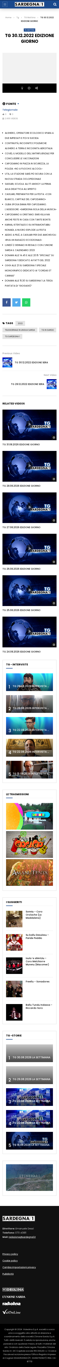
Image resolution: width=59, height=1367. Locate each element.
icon (29, 424)
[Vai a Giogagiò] (29, 857)
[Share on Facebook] (6, 302)
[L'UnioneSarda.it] (13, 1297)
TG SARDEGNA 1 (12, 336)
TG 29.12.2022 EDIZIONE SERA (27, 384)
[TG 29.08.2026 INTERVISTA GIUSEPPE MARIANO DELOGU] (29, 704)
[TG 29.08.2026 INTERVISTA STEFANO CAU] (29, 682)
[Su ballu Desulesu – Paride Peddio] (14, 942)
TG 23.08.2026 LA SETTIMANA (31, 1101)
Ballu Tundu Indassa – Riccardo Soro (39, 1006)
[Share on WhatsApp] (26, 302)
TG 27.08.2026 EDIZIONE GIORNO (21, 527)
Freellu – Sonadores (37, 981)
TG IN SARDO (47, 330)
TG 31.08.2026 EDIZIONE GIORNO (21, 444)
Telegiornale (10, 109)
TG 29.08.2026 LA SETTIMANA (31, 1079)
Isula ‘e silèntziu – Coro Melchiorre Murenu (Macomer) (37, 961)
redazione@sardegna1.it (22, 1237)
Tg (17, 17)
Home (8, 17)
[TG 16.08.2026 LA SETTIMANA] (29, 1141)
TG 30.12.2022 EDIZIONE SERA (31, 362)
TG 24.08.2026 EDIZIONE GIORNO (21, 651)
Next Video (50, 375)
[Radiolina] (11, 1304)
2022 (20, 323)
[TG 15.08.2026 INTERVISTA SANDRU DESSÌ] (29, 769)
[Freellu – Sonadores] (14, 989)
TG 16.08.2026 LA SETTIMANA (31, 1145)
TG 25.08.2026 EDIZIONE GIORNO (21, 610)
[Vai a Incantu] (29, 828)
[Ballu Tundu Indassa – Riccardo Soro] (14, 1012)
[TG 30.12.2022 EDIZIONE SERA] (7, 362)
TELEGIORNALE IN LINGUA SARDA (20, 330)
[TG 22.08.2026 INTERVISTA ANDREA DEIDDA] (29, 726)
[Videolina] (13, 1290)
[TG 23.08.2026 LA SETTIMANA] (29, 1097)
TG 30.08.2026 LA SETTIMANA (31, 1057)
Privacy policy (10, 1254)
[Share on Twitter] (16, 302)
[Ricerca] (55, 4)
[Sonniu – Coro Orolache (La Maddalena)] (14, 919)
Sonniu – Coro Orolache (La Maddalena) (34, 915)
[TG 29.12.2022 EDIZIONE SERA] (52, 384)
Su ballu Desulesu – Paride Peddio (37, 936)
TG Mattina (29, 17)
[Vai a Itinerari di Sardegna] (29, 1190)
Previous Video (11, 353)
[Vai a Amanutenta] (29, 885)
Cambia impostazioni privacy (19, 1267)
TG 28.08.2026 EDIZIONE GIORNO (21, 485)
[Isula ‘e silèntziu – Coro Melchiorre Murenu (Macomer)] (14, 965)
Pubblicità (8, 1274)
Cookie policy (10, 1260)
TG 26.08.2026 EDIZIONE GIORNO (21, 568)
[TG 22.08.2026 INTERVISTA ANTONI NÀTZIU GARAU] (29, 748)
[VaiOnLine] (11, 1313)
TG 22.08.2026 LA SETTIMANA (31, 1123)
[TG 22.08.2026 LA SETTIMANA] (29, 1119)
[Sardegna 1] (29, 4)
